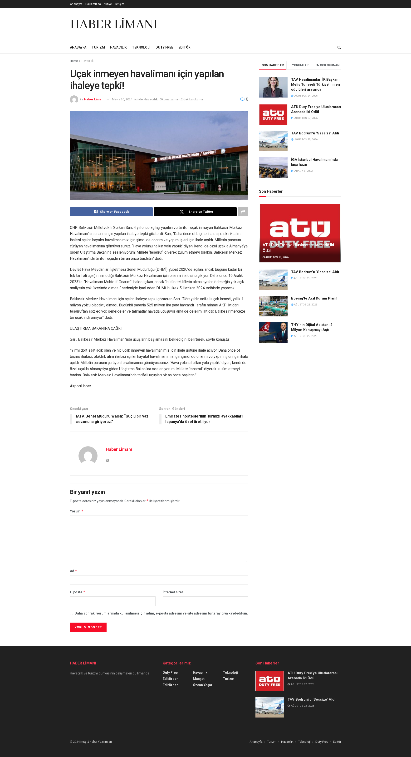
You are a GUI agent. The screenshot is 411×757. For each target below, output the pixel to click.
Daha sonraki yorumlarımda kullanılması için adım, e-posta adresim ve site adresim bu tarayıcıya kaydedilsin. (161, 613)
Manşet (199, 679)
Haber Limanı (94, 99)
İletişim (119, 4)
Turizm (98, 47)
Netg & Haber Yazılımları (96, 741)
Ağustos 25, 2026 (305, 278)
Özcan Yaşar (202, 685)
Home (74, 61)
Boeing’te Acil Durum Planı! (314, 298)
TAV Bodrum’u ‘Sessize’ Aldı (315, 133)
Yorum (76, 511)
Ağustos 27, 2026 (277, 257)
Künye (108, 4)
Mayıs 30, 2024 (122, 99)
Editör (184, 47)
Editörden (170, 679)
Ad (73, 571)
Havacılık (118, 47)
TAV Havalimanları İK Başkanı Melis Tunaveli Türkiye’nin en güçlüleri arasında (315, 84)
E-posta (77, 592)
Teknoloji (141, 47)
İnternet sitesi (174, 592)
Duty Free (164, 47)
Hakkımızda (93, 4)
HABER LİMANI (113, 25)
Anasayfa (76, 4)
